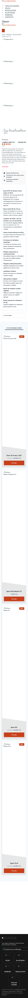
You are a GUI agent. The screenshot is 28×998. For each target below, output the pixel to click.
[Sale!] (14, 395)
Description (8, 315)
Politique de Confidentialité (9, 991)
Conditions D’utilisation (20, 989)
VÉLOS (7, 8)
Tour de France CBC (14, 455)
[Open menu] (3, 30)
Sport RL (14, 727)
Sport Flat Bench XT (14, 591)
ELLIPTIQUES (10, 12)
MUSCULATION (10, 10)
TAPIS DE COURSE (12, 6)
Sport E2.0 (14, 863)
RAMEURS (9, 15)
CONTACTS (9, 17)
